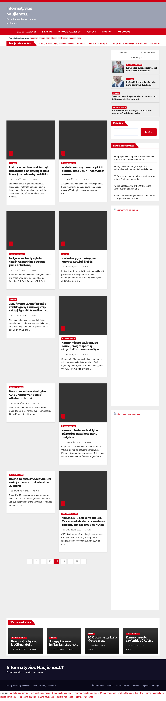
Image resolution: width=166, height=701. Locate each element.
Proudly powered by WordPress (18, 686)
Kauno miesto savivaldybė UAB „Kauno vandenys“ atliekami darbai (132, 112)
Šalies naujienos (27, 32)
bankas (72, 38)
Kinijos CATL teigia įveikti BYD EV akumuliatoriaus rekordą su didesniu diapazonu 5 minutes (83, 521)
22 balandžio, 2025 (20, 491)
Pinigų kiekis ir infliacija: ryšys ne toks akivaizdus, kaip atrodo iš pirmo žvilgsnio (141, 85)
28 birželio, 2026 (136, 645)
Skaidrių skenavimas (61, 693)
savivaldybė (63, 38)
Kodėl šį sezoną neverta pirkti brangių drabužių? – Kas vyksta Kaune (82, 171)
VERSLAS (91, 32)
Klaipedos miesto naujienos (86, 693)
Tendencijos (136, 58)
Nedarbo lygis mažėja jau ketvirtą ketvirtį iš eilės (78, 259)
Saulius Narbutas (126, 693)
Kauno (53, 38)
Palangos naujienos (84, 697)
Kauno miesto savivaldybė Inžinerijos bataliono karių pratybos (79, 434)
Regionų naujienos (64, 697)
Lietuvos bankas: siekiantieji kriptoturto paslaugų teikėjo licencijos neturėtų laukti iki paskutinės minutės (29, 172)
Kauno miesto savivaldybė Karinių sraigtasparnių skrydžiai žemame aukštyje (80, 346)
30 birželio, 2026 (98, 645)
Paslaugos (123, 32)
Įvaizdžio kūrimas (143, 693)
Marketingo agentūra (19, 693)
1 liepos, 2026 (20, 649)
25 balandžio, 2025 (72, 442)
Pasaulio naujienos (69, 32)
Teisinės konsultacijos (40, 693)
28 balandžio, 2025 (20, 403)
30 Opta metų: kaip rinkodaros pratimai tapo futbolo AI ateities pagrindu (134, 97)
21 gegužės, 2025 (19, 179)
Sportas (107, 32)
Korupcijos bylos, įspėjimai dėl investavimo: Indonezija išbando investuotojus (141, 71)
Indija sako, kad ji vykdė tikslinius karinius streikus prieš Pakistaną (27, 261)
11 (50, 561)
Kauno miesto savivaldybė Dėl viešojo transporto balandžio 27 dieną (30, 482)
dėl (48, 38)
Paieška (118, 123)
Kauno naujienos (46, 697)
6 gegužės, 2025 (71, 267)
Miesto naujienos (108, 693)
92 (77, 561)
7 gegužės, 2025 (19, 270)
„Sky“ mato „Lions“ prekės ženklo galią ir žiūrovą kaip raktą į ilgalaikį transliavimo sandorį (28, 309)
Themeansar (51, 686)
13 (63, 561)
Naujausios (123, 52)
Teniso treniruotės (8, 697)
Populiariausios (147, 52)
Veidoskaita (158, 693)
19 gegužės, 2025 (71, 179)
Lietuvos (34, 38)
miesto (42, 38)
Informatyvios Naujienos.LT (35, 667)
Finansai (47, 32)
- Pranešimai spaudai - (27, 697)
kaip (79, 38)
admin (34, 179)
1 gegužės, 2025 (71, 355)
